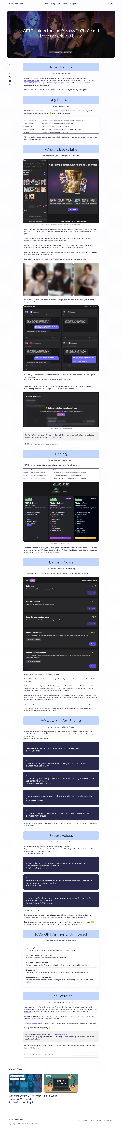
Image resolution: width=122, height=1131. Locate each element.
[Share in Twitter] (10, 73)
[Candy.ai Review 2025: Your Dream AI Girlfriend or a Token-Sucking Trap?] (25, 1083)
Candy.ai (27, 1011)
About (99, 1120)
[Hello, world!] (61, 1083)
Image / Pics (67, 52)
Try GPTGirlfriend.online (33, 1023)
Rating (85, 1120)
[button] (110, 3)
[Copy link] (10, 84)
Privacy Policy (108, 1120)
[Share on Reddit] (10, 77)
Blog (48, 1076)
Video (22, 1079)
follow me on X (61, 1034)
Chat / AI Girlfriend (56, 52)
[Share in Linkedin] (10, 81)
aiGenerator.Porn (16, 4)
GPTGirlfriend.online (31, 80)
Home (78, 1120)
